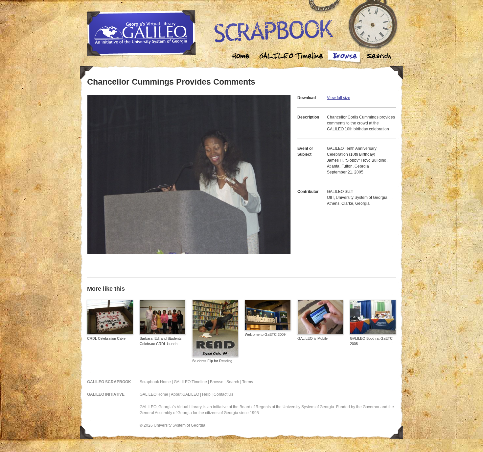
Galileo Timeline (293, 56)
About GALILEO (185, 394)
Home (241, 56)
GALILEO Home (154, 394)
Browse (345, 56)
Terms (247, 382)
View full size (338, 97)
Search (379, 56)
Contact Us (223, 394)
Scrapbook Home (155, 382)
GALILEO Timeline (190, 382)
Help (206, 394)
